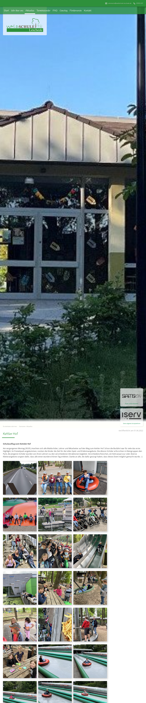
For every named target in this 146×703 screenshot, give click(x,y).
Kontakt (87, 10)
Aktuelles (30, 10)
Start (6, 10)
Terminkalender (43, 10)
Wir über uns (17, 10)
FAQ (55, 10)
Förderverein (76, 10)
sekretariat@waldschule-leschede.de (119, 3)
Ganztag (63, 10)
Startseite (22, 426)
